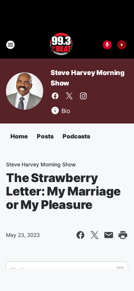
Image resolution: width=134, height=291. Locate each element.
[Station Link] (62, 45)
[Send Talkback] (107, 44)
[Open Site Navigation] (10, 44)
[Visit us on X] (69, 95)
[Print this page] (123, 235)
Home (19, 136)
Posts (45, 136)
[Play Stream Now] (121, 44)
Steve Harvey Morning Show (41, 164)
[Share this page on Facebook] (80, 235)
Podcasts (76, 136)
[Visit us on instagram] (83, 95)
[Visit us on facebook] (55, 95)
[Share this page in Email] (108, 235)
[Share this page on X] (94, 235)
